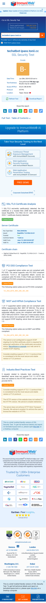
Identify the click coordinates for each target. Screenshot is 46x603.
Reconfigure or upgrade (17, 346)
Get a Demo (23, 599)
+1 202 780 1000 (11, 567)
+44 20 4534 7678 (32, 550)
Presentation (38, 599)
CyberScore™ (7, 599)
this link (34, 588)
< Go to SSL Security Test (10, 20)
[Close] (42, 9)
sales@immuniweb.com (23, 542)
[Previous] (1, 11)
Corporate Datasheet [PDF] (23, 193)
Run (42, 35)
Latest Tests (15, 43)
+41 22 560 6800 (11, 550)
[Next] (45, 11)
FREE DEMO (23, 182)
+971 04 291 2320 (32, 567)
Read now (23, 13)
